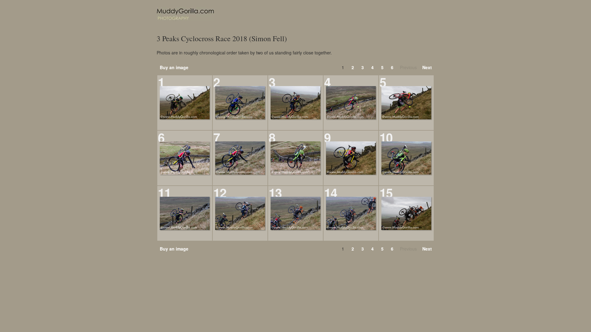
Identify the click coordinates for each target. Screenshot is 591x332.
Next (427, 67)
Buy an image (174, 67)
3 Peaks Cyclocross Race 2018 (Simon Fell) (222, 38)
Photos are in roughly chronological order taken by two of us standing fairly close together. (244, 52)
